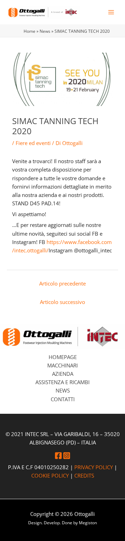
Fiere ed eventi (33, 142)
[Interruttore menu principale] (111, 12)
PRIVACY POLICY (93, 467)
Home (29, 31)
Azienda (62, 373)
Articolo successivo (62, 301)
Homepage (63, 356)
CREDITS (84, 475)
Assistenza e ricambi (62, 382)
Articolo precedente (62, 283)
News (45, 31)
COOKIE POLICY (50, 475)
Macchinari (62, 365)
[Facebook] (58, 455)
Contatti (63, 399)
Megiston (88, 522)
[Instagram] (66, 455)
